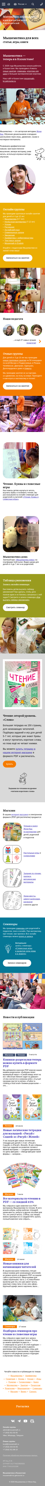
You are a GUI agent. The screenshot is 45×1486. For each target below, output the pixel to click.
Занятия (24, 1385)
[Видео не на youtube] (32, 1421)
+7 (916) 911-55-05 (10, 1433)
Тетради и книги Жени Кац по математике (31, 829)
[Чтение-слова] (22, 684)
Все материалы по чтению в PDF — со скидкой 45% (21, 1200)
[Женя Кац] (21, 180)
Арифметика (30, 1376)
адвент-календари (32, 899)
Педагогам (35, 1385)
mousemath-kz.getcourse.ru (13, 1475)
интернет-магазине (19, 815)
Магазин (14, 1392)
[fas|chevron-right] (39, 341)
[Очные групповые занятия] (22, 106)
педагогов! (31, 343)
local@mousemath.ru (11, 1444)
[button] (22, 4)
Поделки (12, 1382)
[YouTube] (25, 1421)
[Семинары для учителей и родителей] (22, 991)
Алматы (27, 368)
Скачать (32, 1392)
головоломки (29, 856)
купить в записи (26, 936)
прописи (27, 876)
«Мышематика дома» (25, 560)
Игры (38, 1379)
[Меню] (3, 4)
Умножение (10, 235)
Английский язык (12, 230)
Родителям (10, 1388)
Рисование (9, 227)
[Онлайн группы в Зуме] (22, 290)
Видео (23, 1392)
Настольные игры (31, 853)
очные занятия (9, 71)
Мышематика (10, 219)
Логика (21, 1379)
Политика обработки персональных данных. (20, 1455)
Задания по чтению (32, 873)
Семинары (37, 1388)
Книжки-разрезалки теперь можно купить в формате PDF (22, 1062)
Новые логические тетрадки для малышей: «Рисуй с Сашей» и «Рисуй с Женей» (22, 1133)
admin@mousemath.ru (11, 1430)
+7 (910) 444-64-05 (10, 1447)
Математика (12, 1385)
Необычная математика (15, 222)
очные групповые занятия (14, 360)
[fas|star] (22, 779)
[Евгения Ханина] (8, 330)
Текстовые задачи (13, 241)
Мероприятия (24, 1388)
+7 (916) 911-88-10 (10, 1450)
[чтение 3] (22, 460)
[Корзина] (15, 4)
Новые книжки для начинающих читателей (19, 1265)
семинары (21, 71)
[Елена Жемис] (22, 330)
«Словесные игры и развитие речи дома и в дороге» (25, 951)
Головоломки (25, 1382)
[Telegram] (19, 1421)
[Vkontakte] (13, 1421)
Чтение (8, 224)
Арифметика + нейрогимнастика (19, 238)
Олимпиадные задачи (14, 232)
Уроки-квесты (30, 896)
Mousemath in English (14, 243)
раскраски (28, 902)
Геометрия (10, 1379)
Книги (36, 1382)
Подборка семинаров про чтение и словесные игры (20, 1332)
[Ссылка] (8, 4)
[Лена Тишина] (36, 330)
